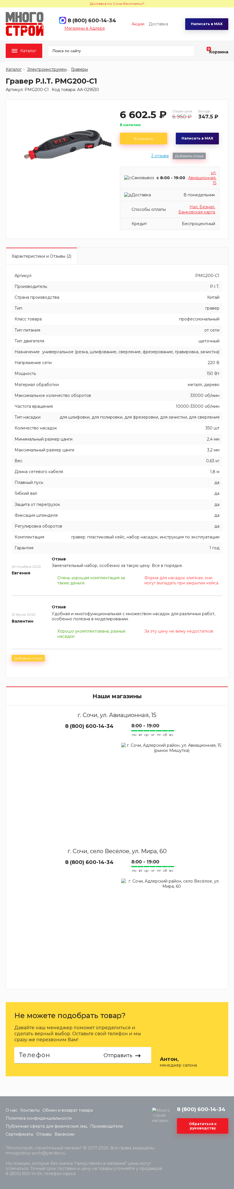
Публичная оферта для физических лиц (46, 1126)
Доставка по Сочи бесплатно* (117, 3)
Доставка (158, 24)
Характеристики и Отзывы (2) (41, 256)
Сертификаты (19, 1134)
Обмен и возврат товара (68, 1110)
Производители (106, 1126)
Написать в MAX (207, 24)
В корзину (143, 138)
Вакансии (64, 1134)
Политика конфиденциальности (39, 1118)
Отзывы (44, 1134)
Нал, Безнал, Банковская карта (196, 209)
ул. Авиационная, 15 (202, 177)
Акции (138, 24)
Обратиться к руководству (203, 1126)
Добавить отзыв (189, 156)
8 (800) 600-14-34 (92, 20)
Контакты (30, 1110)
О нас (11, 1110)
